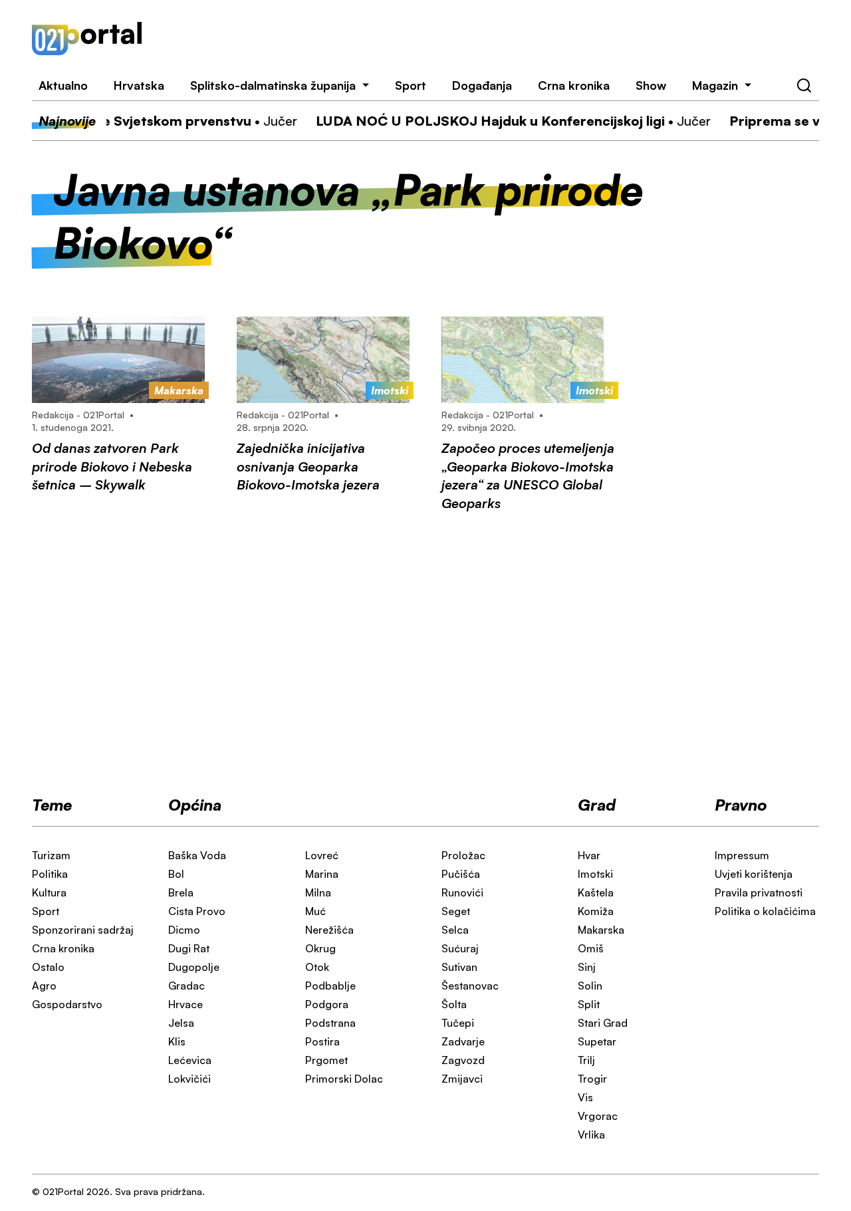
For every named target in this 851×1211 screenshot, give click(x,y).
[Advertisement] (496, 38)
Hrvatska (139, 85)
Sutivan (459, 967)
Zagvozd (463, 1060)
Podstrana (330, 1022)
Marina (321, 873)
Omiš (591, 948)
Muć (315, 911)
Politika (50, 873)
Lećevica (189, 1060)
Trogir (592, 1078)
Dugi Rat (188, 948)
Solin (590, 985)
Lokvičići (189, 1078)
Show (651, 85)
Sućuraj (460, 948)
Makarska (601, 929)
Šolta (454, 1004)
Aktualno (63, 85)
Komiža (596, 911)
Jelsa (181, 1022)
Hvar (589, 855)
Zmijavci (462, 1078)
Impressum (742, 855)
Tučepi (457, 1022)
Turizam (51, 855)
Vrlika (591, 1134)
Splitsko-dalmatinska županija (273, 85)
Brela (180, 892)
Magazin (715, 85)
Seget (455, 911)
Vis (585, 1097)
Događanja (482, 85)
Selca (455, 929)
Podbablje (330, 985)
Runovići (462, 892)
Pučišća (460, 873)
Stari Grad (603, 1022)
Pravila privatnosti (758, 892)
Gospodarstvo (67, 1004)
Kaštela (596, 892)
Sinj (587, 967)
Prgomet (326, 1060)
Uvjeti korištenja (753, 873)
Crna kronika (574, 85)
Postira (322, 1041)
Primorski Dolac (344, 1078)
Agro (44, 985)
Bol (176, 873)
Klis (176, 1041)
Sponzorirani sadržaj (83, 929)
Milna (318, 892)
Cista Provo (196, 911)
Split (589, 1004)
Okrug (320, 948)
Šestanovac (470, 985)
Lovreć (321, 855)
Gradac (186, 985)
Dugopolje (193, 967)
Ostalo (48, 967)
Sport (410, 85)
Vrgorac (598, 1116)
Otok (317, 967)
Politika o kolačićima (765, 911)
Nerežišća (329, 929)
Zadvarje (463, 1041)
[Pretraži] (804, 85)
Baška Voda (197, 855)
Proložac (463, 855)
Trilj (586, 1060)
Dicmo (184, 929)
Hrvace (185, 1004)
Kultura (49, 892)
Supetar (597, 1041)
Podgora (326, 1004)
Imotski (595, 873)
